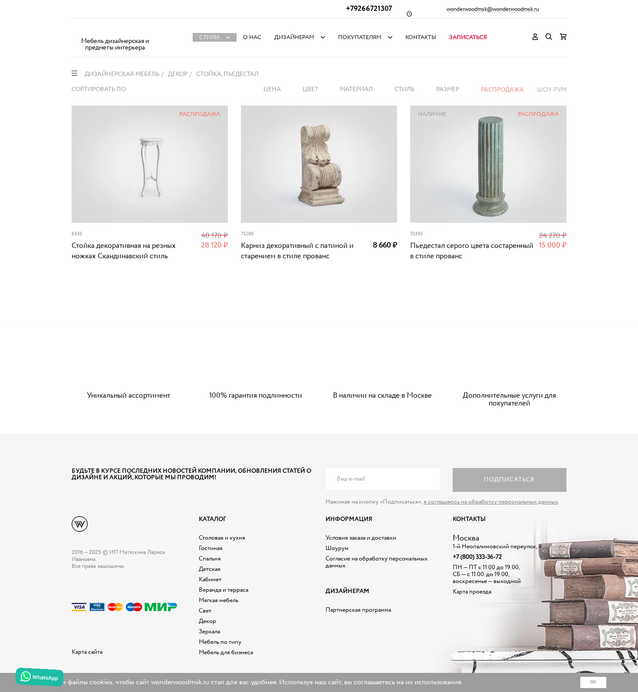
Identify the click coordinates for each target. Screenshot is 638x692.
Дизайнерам (294, 37)
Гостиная (211, 548)
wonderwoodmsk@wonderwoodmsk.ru (493, 9)
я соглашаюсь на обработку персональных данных (491, 502)
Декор (207, 621)
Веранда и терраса (223, 590)
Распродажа (502, 90)
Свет (205, 610)
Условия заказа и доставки (361, 538)
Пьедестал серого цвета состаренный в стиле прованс (471, 251)
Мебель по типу (220, 642)
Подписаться (509, 479)
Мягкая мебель (218, 600)
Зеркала (209, 631)
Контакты (420, 37)
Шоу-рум (551, 90)
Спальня (210, 558)
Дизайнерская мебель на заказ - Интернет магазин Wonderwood (115, 30)
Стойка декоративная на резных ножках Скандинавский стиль (124, 251)
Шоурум (337, 548)
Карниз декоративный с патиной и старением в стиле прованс (297, 251)
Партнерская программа (358, 610)
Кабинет (210, 579)
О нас (252, 37)
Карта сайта (87, 652)
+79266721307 (369, 8)
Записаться (468, 37)
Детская (209, 569)
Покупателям (359, 37)
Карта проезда (472, 591)
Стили (209, 37)
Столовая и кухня (222, 538)
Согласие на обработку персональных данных (377, 562)
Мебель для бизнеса (226, 652)
